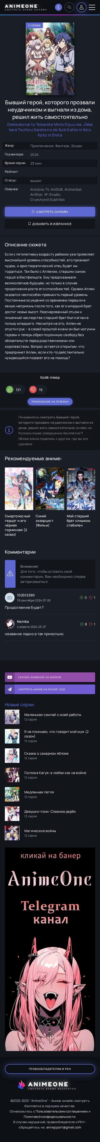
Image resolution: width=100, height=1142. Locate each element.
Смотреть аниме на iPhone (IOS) (41, 689)
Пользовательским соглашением (62, 1111)
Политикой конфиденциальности (49, 1116)
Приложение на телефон (50, 401)
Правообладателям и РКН (50, 1069)
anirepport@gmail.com (63, 1127)
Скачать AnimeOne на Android (40, 677)
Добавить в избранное (52, 224)
